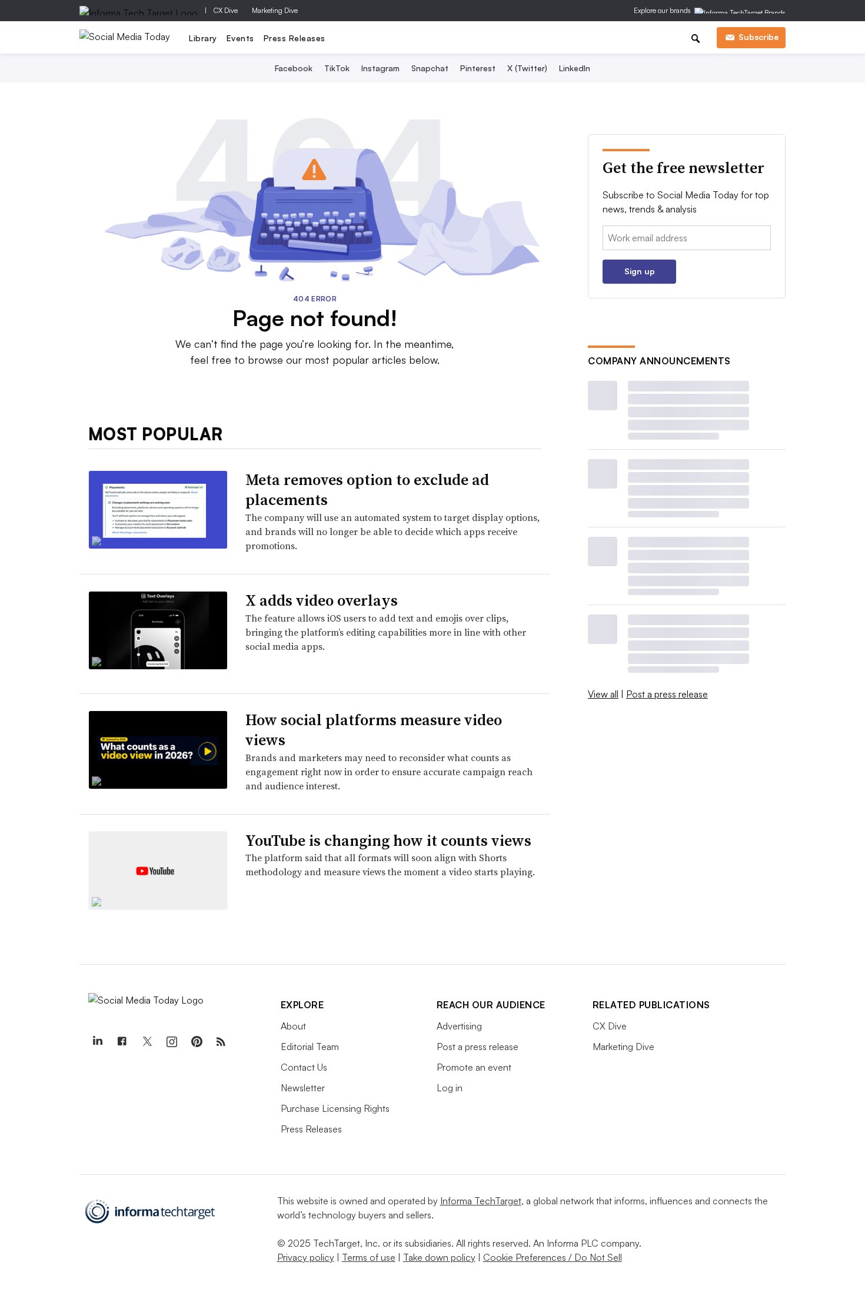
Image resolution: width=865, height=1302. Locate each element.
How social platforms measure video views (373, 729)
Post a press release (667, 694)
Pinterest (477, 68)
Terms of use (368, 1257)
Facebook (293, 68)
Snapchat (429, 68)
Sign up (639, 271)
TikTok (337, 68)
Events (240, 38)
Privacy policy (305, 1257)
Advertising (459, 1026)
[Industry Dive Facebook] (122, 1041)
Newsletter (303, 1088)
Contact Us (304, 1067)
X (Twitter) (527, 68)
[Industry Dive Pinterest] (196, 1041)
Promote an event (474, 1067)
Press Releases (294, 38)
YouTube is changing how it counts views (388, 840)
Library (203, 38)
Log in (450, 1088)
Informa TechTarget (480, 1201)
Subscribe (758, 37)
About (293, 1026)
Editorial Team (310, 1046)
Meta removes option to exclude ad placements (367, 489)
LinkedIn (574, 68)
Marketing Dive (275, 10)
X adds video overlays (321, 600)
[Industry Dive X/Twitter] (147, 1041)
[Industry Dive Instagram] (171, 1041)
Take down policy (439, 1257)
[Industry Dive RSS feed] (221, 1041)
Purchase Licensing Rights (335, 1108)
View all (603, 694)
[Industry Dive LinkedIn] (97, 1041)
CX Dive (226, 10)
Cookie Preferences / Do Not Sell (552, 1257)
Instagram (380, 68)
